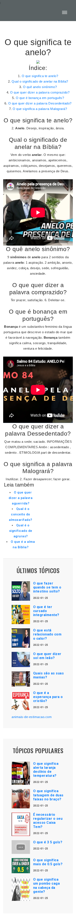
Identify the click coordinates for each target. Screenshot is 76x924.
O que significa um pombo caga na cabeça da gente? (46, 885)
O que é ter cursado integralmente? (46, 611)
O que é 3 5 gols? (47, 842)
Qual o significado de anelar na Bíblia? (40, 81)
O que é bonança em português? (40, 98)
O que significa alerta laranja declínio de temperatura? (46, 770)
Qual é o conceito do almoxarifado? (20, 514)
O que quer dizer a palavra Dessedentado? (40, 103)
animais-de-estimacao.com (32, 717)
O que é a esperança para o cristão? (48, 697)
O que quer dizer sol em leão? (47, 656)
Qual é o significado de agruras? (20, 530)
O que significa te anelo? (40, 76)
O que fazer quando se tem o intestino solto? (47, 587)
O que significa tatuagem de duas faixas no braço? (48, 795)
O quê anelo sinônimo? (40, 87)
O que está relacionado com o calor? (47, 634)
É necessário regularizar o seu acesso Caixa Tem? (48, 821)
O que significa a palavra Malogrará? (40, 109)
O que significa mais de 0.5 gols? (48, 862)
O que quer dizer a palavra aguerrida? (21, 498)
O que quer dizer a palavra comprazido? (39, 92)
